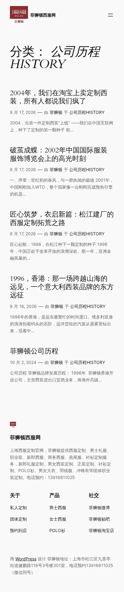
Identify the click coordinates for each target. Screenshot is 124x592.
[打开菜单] (110, 15)
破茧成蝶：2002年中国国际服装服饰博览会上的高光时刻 (58, 154)
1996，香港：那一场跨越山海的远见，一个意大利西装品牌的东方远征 (62, 286)
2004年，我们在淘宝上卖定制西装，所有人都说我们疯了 (58, 97)
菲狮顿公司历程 (34, 351)
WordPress (25, 558)
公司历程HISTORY (86, 112)
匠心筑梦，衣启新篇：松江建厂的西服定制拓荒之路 (62, 218)
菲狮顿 (56, 112)
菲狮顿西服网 (43, 14)
